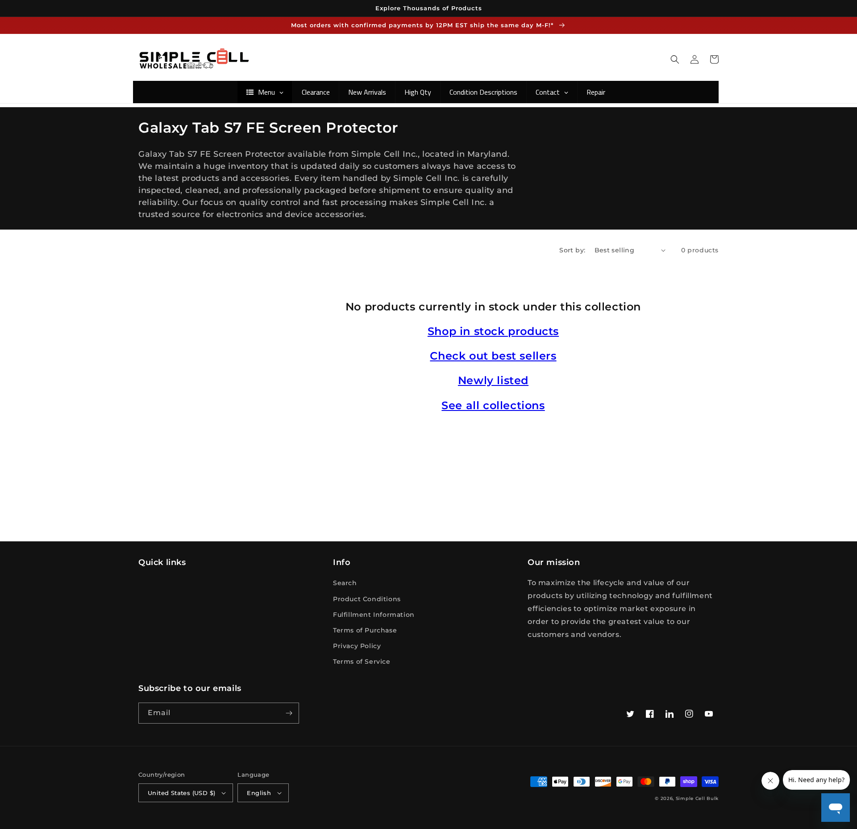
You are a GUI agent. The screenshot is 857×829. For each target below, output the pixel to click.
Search (345, 583)
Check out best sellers (493, 355)
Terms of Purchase (365, 630)
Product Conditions (367, 599)
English (259, 792)
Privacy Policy (357, 646)
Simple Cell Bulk (697, 798)
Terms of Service (362, 661)
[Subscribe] (289, 713)
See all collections (493, 405)
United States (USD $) (181, 792)
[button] (675, 59)
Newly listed (493, 380)
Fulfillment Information (374, 615)
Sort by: (572, 250)
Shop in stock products (493, 331)
